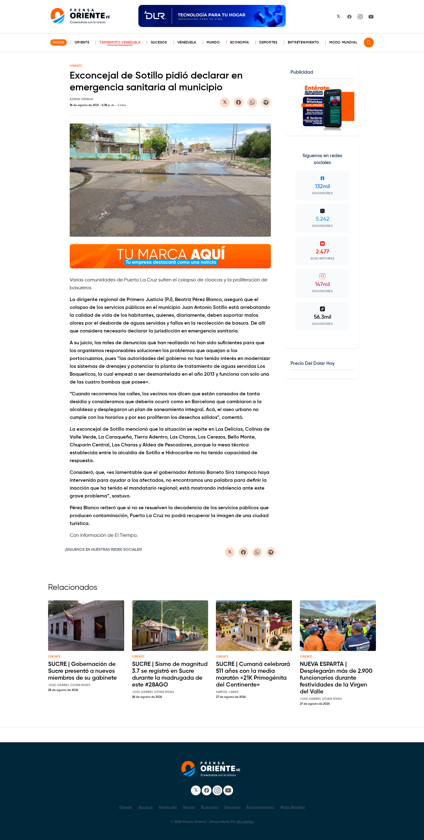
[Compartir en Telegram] (266, 102)
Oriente (82, 42)
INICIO (58, 42)
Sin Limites (244, 822)
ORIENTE (76, 66)
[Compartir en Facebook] (238, 102)
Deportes (268, 42)
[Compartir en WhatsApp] (252, 102)
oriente (54, 656)
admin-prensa (81, 99)
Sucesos (159, 42)
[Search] (369, 42)
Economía (239, 42)
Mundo (213, 42)
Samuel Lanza (227, 692)
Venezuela (186, 42)
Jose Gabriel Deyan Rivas (69, 685)
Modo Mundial (343, 42)
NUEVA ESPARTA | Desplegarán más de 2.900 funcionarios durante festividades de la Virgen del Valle (336, 678)
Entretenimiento (303, 42)
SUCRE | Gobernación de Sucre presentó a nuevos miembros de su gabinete (82, 671)
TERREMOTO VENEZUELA (119, 42)
